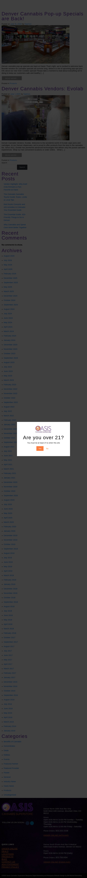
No (47, 448)
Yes (40, 448)
